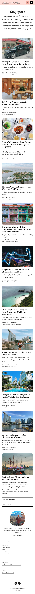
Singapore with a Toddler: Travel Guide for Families (17, 353)
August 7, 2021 (5, 405)
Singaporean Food (11, 159)
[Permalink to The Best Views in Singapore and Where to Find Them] (17, 173)
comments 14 (14, 365)
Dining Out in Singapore (7, 491)
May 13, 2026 (5, 197)
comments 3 (14, 240)
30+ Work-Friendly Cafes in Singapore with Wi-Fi (14, 103)
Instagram (16, 584)
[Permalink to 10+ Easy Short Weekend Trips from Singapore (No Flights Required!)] (17, 296)
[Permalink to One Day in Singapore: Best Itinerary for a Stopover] (17, 421)
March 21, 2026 (5, 280)
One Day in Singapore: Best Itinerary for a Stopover (14, 436)
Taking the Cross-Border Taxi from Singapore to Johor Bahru (16, 63)
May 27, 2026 (5, 72)
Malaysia (4, 74)
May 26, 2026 (5, 447)
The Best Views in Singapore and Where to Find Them (16, 188)
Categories (5, 563)
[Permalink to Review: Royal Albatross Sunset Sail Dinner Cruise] (17, 464)
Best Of (3, 241)
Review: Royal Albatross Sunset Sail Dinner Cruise (16, 478)
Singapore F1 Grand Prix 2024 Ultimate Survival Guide (15, 270)
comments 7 (13, 405)
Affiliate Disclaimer (6, 547)
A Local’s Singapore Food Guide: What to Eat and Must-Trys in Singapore (16, 144)
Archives (4, 571)
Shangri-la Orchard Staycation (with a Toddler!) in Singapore (16, 395)
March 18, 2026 (5, 365)
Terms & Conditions (6, 554)
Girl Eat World (21, 588)
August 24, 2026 (6, 112)
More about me (18, 535)
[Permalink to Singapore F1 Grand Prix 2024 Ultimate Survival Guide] (17, 256)
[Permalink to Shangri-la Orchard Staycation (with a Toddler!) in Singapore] (17, 381)
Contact (3, 549)
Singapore (13, 74)
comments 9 (14, 112)
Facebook (19, 584)
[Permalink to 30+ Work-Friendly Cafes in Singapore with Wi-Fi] (17, 89)
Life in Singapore (6, 114)
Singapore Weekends (21, 74)
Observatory (4, 199)
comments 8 (12, 157)
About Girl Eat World (6, 545)
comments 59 (13, 447)
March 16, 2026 (5, 490)
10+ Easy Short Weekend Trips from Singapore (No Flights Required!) (16, 312)
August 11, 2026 (5, 240)
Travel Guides (14, 241)
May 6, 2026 (5, 157)
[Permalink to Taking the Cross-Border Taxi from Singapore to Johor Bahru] (17, 48)
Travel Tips (13, 366)
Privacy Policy (5, 552)
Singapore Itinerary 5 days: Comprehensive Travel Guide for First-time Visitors (16, 229)
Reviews (8, 74)
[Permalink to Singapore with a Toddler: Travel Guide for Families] (17, 339)
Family (3, 324)
